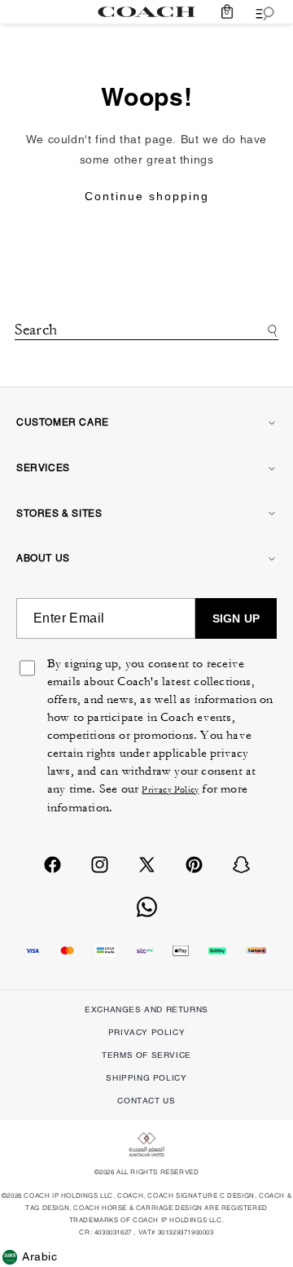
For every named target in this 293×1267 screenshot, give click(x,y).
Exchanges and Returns (146, 1009)
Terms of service (146, 1055)
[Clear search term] (146, 351)
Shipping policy (146, 1078)
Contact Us (146, 1100)
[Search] (270, 331)
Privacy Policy (170, 790)
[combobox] (146, 331)
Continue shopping (147, 196)
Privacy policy (146, 1032)
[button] (227, 11)
